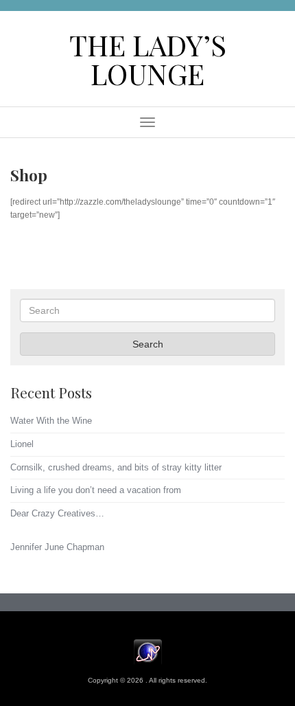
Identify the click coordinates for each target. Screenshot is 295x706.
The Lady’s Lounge (147, 58)
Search (147, 344)
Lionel (22, 444)
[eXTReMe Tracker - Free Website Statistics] (148, 652)
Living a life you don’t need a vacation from (95, 490)
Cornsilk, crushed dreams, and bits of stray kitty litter (116, 467)
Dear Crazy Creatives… (57, 513)
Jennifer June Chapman (57, 547)
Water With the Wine (51, 420)
